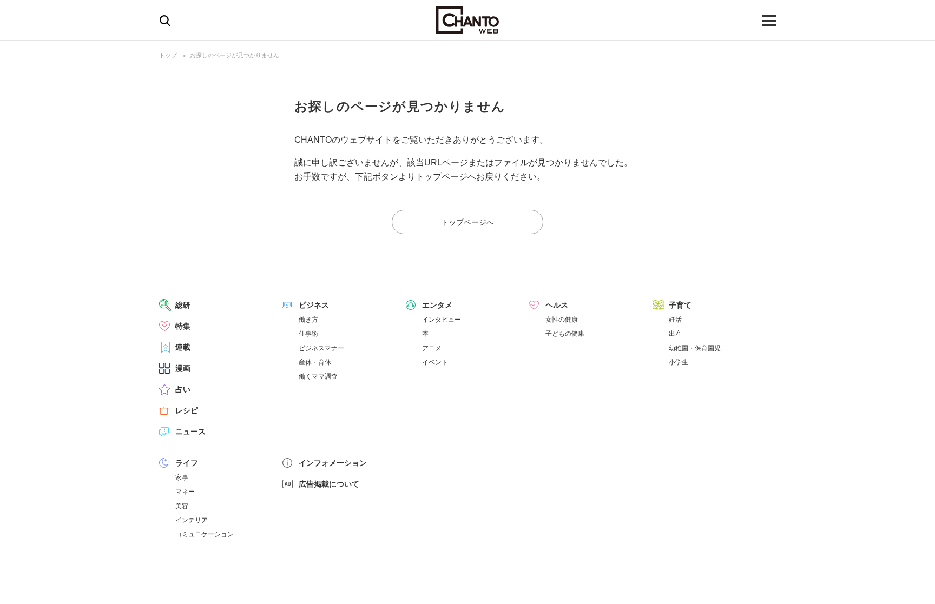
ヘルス (556, 305)
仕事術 (308, 333)
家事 (181, 477)
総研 (182, 305)
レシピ (186, 410)
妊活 (675, 319)
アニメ (432, 348)
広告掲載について (329, 484)
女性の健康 (561, 319)
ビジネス (314, 305)
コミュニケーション (204, 534)
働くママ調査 (318, 376)
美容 (181, 506)
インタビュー (441, 319)
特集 (182, 326)
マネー (185, 491)
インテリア (191, 520)
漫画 (182, 368)
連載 (182, 347)
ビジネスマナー (321, 348)
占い (182, 389)
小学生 (678, 362)
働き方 (308, 319)
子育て (680, 305)
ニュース (190, 431)
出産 (675, 333)
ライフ (186, 463)
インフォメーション (333, 463)
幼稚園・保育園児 (695, 348)
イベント (435, 362)
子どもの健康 (564, 333)
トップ (168, 55)
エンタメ (437, 305)
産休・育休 (315, 362)
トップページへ (467, 222)
